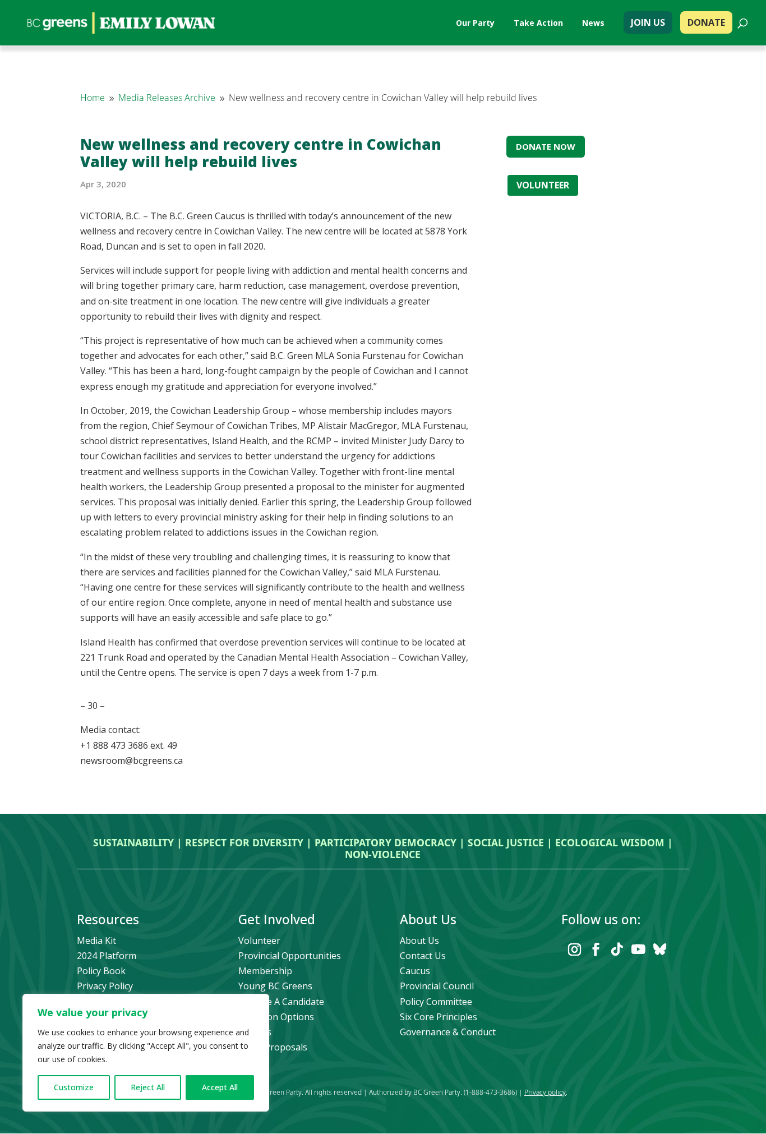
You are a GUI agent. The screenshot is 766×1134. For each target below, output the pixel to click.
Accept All (220, 1087)
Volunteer (259, 940)
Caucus (415, 971)
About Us (419, 940)
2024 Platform (106, 955)
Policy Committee (436, 1001)
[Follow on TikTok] (617, 949)
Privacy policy (545, 1092)
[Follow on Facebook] (595, 949)
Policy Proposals (272, 1047)
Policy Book (101, 971)
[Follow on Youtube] (638, 949)
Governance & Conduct (448, 1032)
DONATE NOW (545, 146)
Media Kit (96, 940)
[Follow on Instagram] (574, 949)
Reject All (148, 1087)
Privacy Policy (105, 986)
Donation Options (276, 1017)
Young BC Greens (275, 986)
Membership (265, 971)
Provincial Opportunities (289, 955)
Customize (74, 1087)
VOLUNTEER (542, 185)
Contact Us (423, 955)
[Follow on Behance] (659, 949)
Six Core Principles (438, 1017)
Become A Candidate (281, 1001)
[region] (145, 1053)
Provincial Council (437, 986)
